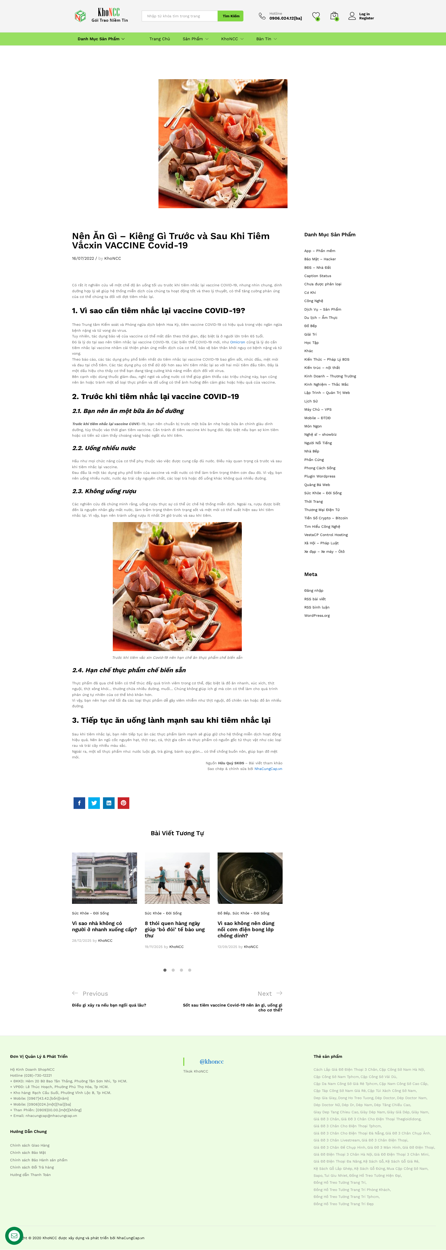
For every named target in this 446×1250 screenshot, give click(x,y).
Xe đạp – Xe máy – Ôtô (324, 551)
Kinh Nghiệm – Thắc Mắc (326, 384)
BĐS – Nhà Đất (317, 267)
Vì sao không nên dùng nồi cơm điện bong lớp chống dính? (246, 929)
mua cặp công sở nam (407, 1168)
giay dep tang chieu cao (336, 1112)
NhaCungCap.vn (268, 769)
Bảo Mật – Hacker (320, 259)
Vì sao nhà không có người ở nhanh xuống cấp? (104, 926)
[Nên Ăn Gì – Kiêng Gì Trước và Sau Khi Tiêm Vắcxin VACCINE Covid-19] (79, 803)
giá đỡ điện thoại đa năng (337, 1161)
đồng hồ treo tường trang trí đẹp (344, 1204)
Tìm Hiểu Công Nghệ (322, 526)
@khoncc (212, 1062)
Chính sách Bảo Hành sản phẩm (38, 1160)
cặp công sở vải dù (378, 1077)
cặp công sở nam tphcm (336, 1077)
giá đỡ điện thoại (418, 1147)
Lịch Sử (311, 401)
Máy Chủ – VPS (318, 409)
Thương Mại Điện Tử (322, 510)
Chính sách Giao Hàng (29, 1145)
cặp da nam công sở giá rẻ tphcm (345, 1084)
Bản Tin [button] (263, 39)
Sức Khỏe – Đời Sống (322, 493)
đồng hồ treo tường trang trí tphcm (346, 1197)
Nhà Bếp (311, 451)
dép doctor (385, 1098)
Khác (308, 351)
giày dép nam (372, 1112)
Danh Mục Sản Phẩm (99, 39)
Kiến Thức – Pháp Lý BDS (326, 359)
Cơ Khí (310, 292)
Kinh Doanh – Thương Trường (330, 376)
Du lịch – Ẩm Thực (321, 317)
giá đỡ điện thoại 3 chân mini (401, 1154)
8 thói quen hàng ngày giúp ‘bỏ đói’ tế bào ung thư (175, 929)
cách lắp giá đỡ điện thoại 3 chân (345, 1069)
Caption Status (317, 276)
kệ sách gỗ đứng (369, 1168)
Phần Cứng (314, 460)
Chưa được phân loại (322, 284)
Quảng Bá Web (317, 485)
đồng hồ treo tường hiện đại (375, 1175)
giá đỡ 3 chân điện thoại (384, 1140)
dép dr (348, 1105)
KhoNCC (112, 258)
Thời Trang (313, 501)
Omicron (237, 342)
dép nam (364, 1105)
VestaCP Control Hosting (326, 535)
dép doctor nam (411, 1098)
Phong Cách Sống (319, 468)
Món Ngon (313, 426)
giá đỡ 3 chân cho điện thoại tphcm (347, 1126)
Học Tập (311, 342)
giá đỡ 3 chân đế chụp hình (339, 1147)
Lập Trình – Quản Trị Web (327, 393)
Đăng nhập (313, 590)
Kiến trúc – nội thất (322, 368)
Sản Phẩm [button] (193, 39)
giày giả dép (398, 1112)
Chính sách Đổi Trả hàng (32, 1167)
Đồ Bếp (224, 913)
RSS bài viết (315, 599)
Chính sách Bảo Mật (28, 1152)
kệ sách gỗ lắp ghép (333, 1168)
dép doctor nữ (327, 1105)
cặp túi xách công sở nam (392, 1091)
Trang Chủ (159, 39)
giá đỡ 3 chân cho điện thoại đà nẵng (349, 1133)
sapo (318, 1175)
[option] (104, 898)
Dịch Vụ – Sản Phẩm (322, 309)
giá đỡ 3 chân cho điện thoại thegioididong (380, 1119)
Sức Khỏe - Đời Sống (90, 913)
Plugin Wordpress (319, 476)
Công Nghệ (313, 301)
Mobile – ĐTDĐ (317, 418)
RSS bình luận (317, 607)
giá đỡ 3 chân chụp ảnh (407, 1133)
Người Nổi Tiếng (318, 443)
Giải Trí (310, 334)
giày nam (419, 1112)
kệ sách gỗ (373, 1161)
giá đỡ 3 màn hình (384, 1147)
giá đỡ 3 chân (326, 1119)
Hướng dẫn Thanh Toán (30, 1175)
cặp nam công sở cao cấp (403, 1084)
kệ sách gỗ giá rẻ (401, 1161)
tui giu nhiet (335, 1175)
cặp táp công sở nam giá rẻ (340, 1091)
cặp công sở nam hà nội (401, 1069)
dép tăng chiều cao (392, 1105)
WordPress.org (317, 615)
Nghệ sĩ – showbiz (320, 434)
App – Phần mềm (319, 251)
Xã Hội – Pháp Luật (321, 543)
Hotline (275, 13)
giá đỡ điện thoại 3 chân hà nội (343, 1154)
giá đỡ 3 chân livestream (337, 1140)
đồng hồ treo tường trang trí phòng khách (352, 1190)
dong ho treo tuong (355, 1098)
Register (366, 18)
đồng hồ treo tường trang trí (339, 1182)
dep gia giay (325, 1098)
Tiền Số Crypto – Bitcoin (326, 518)
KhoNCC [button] (229, 39)
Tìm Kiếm (231, 16)
